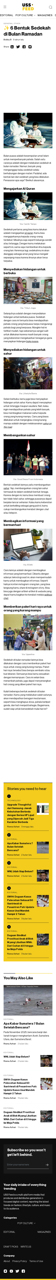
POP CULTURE (24, 15)
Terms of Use (36, 1261)
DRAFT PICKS (11, 1246)
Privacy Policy (19, 1261)
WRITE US (26, 1246)
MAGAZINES (44, 1231)
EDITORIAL (9, 1231)
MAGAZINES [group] (45, 15)
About (7, 1261)
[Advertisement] (28, 83)
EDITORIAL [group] (6, 15)
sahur (6, 488)
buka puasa (32, 341)
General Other (12, 23)
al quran (28, 232)
